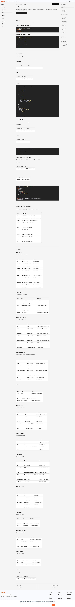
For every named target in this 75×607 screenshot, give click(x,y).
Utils (3, 26)
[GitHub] (2, 600)
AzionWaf (63, 29)
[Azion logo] (18, 592)
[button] (6, 4)
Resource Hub (60, 595)
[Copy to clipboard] (58, 28)
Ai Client (3, 7)
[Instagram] (10, 600)
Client (3, 10)
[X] (8, 600)
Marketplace (60, 598)
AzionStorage (64, 25)
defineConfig (64, 10)
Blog (58, 594)
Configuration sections (64, 14)
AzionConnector (64, 22)
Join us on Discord (65, 42)
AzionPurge (63, 32)
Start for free (69, 594)
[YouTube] (6, 600)
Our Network (51, 595)
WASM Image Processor (6, 27)
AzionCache (63, 26)
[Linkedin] (4, 600)
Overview (2, 4)
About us (50, 594)
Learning (59, 597)
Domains (3, 15)
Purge (3, 18)
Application (4, 9)
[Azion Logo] (3, 1)
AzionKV (63, 33)
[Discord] (12, 600)
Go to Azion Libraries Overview (21, 13)
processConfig (64, 11)
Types (3, 23)
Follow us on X (64, 45)
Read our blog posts (65, 44)
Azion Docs (64, 37)
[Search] (73, 1)
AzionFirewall (64, 28)
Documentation (69, 595)
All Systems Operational (7, 594)
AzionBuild (63, 18)
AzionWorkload (64, 21)
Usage (62, 7)
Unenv (3, 24)
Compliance (50, 598)
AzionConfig (64, 17)
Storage (3, 21)
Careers (50, 597)
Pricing (68, 597)
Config (3, 12)
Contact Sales (69, 598)
